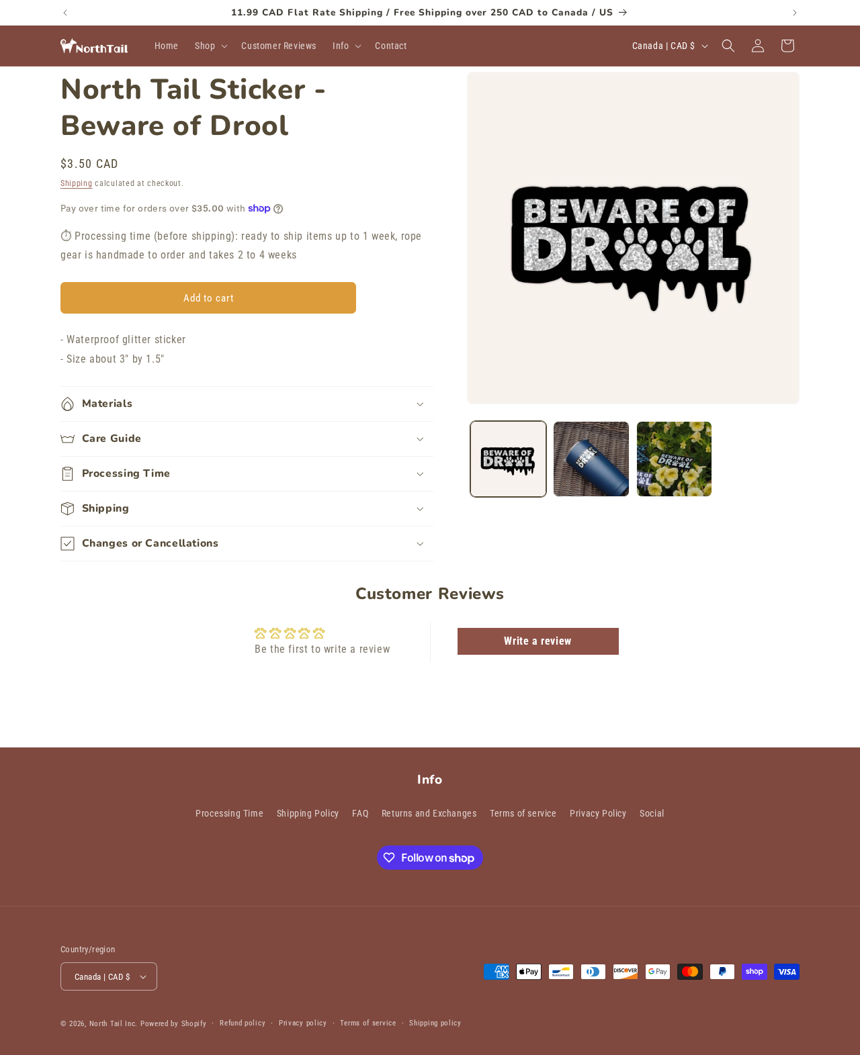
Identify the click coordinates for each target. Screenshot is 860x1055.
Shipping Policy (308, 813)
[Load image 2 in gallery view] (591, 459)
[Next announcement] (795, 13)
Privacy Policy (598, 813)
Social (652, 813)
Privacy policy (303, 1023)
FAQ (360, 813)
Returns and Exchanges (429, 813)
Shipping (76, 183)
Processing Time (229, 813)
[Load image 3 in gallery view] (674, 459)
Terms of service (523, 813)
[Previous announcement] (65, 13)
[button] (210, 46)
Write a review (537, 641)
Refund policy (242, 1023)
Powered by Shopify (173, 1023)
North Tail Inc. (113, 1023)
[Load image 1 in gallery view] (508, 459)
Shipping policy (435, 1023)
